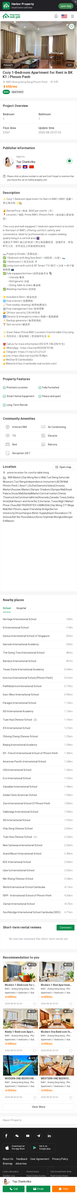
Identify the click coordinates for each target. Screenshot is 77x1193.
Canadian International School (20, 786)
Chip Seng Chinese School (18, 828)
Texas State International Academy (23, 669)
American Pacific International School (24, 761)
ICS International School (16, 728)
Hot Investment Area (60, 1171)
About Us (8, 1159)
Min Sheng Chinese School (18, 878)
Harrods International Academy (21, 644)
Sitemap (8, 1163)
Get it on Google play (44, 1147)
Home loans (33, 1171)
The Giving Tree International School (23, 652)
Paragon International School (19, 703)
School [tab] (7, 608)
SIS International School (16, 820)
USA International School (17, 769)
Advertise (21, 1163)
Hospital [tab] (21, 608)
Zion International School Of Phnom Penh (26, 803)
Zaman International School (19, 903)
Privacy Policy (60, 1159)
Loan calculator (11, 1171)
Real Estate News (59, 1175)
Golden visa (9, 1175)
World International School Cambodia (24, 887)
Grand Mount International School (22, 853)
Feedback (21, 1159)
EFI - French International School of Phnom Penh (30, 753)
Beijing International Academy (20, 744)
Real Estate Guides (36, 1175)
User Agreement (39, 1159)
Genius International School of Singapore (26, 636)
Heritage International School (19, 619)
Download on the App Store (18, 1147)
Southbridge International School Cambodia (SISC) (32, 912)
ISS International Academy (18, 711)
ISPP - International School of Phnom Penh (27, 895)
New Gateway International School (22, 845)
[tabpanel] (38, 765)
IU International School (16, 627)
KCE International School (17, 862)
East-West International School (21, 694)
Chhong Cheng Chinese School (20, 736)
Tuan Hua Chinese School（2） (20, 719)
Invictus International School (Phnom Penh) (28, 677)
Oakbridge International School (20, 811)
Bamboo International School (19, 661)
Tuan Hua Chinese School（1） (20, 836)
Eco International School (17, 778)
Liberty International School (18, 870)
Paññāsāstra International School (22, 686)
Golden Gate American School (20, 795)
